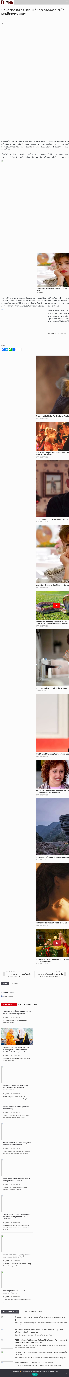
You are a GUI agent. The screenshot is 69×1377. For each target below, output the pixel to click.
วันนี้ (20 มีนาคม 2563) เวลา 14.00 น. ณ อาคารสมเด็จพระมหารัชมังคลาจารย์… (38, 1365)
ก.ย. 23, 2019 (16, 1148)
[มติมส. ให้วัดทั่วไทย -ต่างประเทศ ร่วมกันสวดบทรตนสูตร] (7, 1364)
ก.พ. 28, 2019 (16, 1112)
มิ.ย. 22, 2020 (16, 1260)
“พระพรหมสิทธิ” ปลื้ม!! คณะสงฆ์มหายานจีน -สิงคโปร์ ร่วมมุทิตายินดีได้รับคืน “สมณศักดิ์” (17, 1217)
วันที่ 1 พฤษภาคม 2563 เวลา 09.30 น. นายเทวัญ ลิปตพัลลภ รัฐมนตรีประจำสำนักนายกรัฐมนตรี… (41, 1357)
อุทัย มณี (7, 1017)
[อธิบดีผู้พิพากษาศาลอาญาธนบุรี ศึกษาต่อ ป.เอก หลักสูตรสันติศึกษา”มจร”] (17, 1243)
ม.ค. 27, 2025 (16, 1055)
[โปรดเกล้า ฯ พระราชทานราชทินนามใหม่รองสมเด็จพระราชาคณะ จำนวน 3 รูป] (7, 1321)
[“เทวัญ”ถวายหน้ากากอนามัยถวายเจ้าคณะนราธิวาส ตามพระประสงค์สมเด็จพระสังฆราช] (7, 1355)
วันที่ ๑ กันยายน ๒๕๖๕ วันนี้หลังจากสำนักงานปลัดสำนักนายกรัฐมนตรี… (34, 1335)
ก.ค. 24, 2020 (16, 1296)
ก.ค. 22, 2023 (16, 1017)
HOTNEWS (15, 983)
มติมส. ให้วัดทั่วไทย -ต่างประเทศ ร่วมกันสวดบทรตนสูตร (34, 1363)
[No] (67, 1373)
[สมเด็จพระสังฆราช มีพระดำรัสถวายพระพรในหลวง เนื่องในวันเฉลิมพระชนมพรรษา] (17, 1074)
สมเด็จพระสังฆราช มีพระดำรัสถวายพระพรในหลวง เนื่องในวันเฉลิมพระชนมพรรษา (15, 1088)
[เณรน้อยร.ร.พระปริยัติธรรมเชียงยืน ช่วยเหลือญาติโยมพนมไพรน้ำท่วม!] (17, 1167)
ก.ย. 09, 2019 (16, 1184)
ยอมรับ (35, 1374)
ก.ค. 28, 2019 (16, 1093)
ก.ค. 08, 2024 (16, 1222)
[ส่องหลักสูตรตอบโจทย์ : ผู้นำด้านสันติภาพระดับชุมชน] (17, 1279)
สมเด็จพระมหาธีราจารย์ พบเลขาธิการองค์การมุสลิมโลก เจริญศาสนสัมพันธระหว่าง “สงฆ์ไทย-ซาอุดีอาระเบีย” (16, 1050)
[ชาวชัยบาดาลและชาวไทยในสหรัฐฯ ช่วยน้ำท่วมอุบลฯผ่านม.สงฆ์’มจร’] (17, 1131)
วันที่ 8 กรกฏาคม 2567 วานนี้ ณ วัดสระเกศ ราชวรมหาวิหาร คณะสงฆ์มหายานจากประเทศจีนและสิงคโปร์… (16, 1228)
